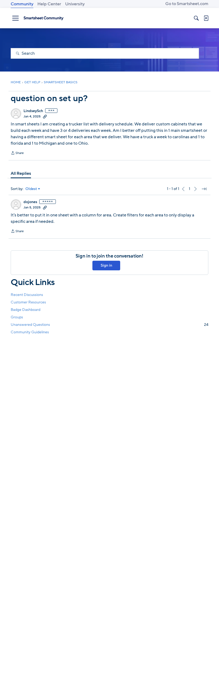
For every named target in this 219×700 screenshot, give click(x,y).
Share (17, 153)
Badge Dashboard (25, 309)
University (75, 4)
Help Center (49, 4)
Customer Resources (28, 302)
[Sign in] (206, 18)
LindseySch (33, 111)
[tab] (20, 173)
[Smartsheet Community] (44, 18)
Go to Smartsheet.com (186, 4)
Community (22, 4)
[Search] (196, 18)
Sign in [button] (106, 265)
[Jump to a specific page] (204, 189)
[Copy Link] (45, 116)
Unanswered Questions (109, 324)
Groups (17, 317)
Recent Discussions (27, 294)
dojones (30, 202)
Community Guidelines (30, 332)
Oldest (31, 189)
